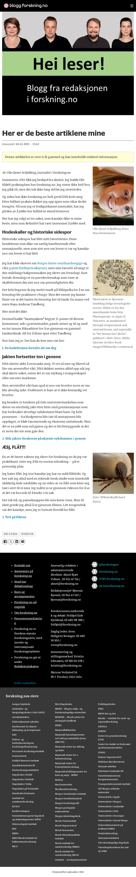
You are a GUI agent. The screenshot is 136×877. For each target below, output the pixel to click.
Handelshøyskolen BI (23, 765)
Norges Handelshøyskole (68, 798)
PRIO (100, 708)
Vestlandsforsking (108, 833)
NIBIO (15, 833)
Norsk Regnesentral (65, 825)
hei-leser (10, 534)
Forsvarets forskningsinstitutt (28, 751)
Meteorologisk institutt (24, 824)
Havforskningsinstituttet (25, 770)
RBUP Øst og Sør (107, 713)
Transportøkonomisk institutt (114, 784)
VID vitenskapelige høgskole (113, 842)
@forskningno (109, 564)
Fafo (14, 734)
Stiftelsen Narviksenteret (111, 761)
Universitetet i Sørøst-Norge (113, 820)
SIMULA (102, 726)
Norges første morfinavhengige (60, 263)
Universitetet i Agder (109, 797)
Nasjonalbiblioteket (65, 730)
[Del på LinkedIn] (16, 541)
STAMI (101, 752)
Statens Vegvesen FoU (109, 757)
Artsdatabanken (20, 717)
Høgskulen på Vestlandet (25, 788)
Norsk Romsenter (64, 830)
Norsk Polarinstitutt (65, 821)
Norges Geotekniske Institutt (70, 793)
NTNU (58, 725)
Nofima (59, 779)
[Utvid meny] (132, 6)
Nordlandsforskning (66, 789)
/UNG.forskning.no (111, 578)
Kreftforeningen (21, 811)
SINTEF (102, 731)
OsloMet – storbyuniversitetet (71, 859)
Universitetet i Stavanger (111, 815)
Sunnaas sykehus (107, 766)
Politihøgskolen (106, 704)
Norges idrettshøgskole (67, 816)
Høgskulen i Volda (21, 784)
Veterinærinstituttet (108, 838)
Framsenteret (19, 756)
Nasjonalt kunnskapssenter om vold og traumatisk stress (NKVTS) (70, 738)
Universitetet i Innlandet (111, 806)
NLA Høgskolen (63, 704)
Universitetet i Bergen (109, 801)
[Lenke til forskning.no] (64, 4)
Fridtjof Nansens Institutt (25, 760)
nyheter (27, 534)
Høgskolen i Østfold (23, 779)
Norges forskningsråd (67, 803)
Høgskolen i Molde (22, 774)
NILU (15, 846)
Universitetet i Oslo (108, 811)
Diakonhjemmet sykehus (25, 721)
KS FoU (16, 806)
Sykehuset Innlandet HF (111, 771)
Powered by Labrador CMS (68, 872)
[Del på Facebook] (5, 541)
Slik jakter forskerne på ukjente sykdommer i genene (45, 438)
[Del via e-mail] (22, 541)
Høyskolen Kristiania (23, 793)
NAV (14, 828)
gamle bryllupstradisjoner (28, 268)
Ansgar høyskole (21, 704)
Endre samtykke (25, 683)
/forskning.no (108, 571)
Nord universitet (63, 784)
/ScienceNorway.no (111, 586)
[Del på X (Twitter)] (10, 541)
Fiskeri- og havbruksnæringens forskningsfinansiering (24, 743)
